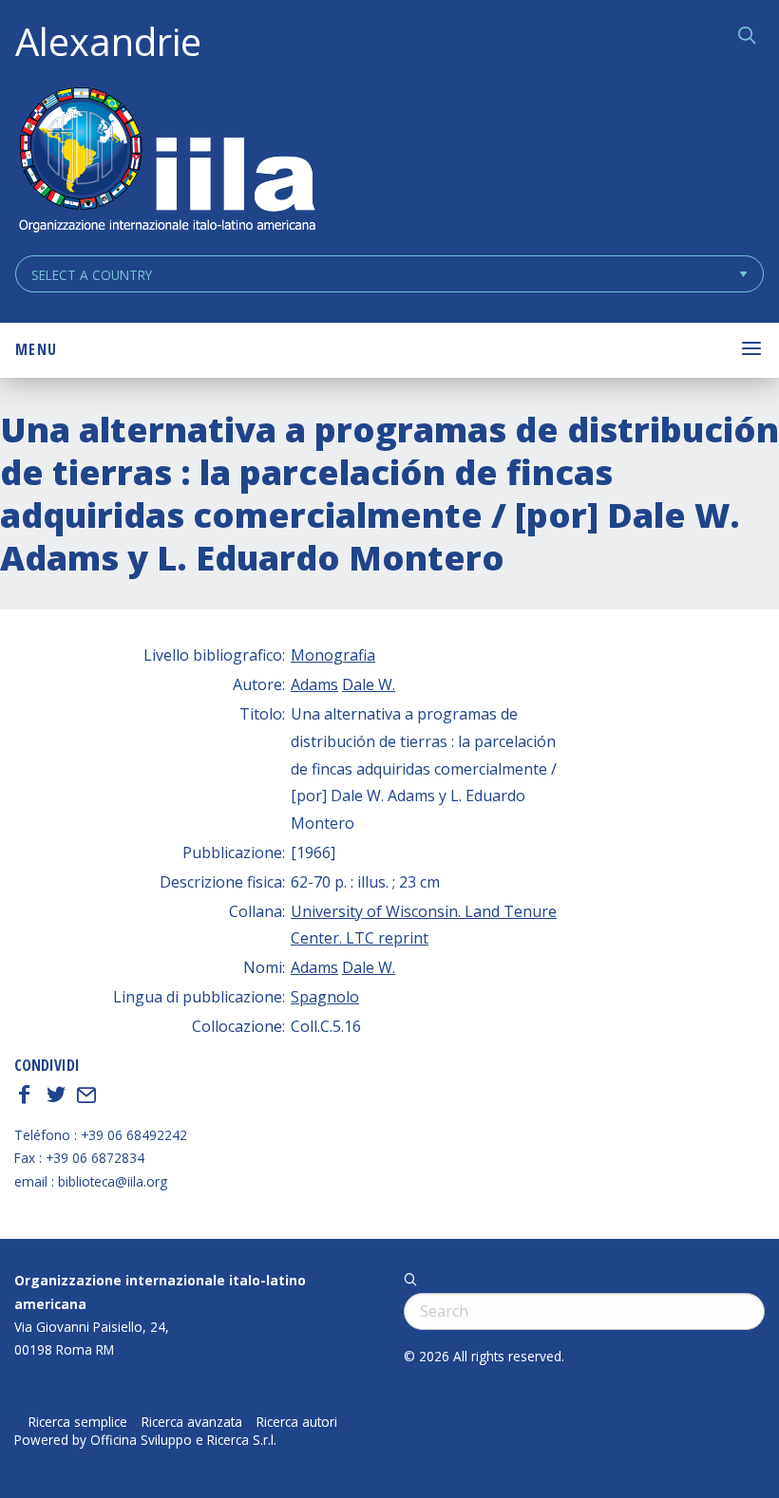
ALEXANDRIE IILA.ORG (166, 162)
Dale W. (368, 684)
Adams (314, 684)
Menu (36, 349)
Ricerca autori (296, 1422)
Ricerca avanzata (192, 1422)
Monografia (333, 655)
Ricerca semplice (77, 1422)
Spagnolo (325, 996)
